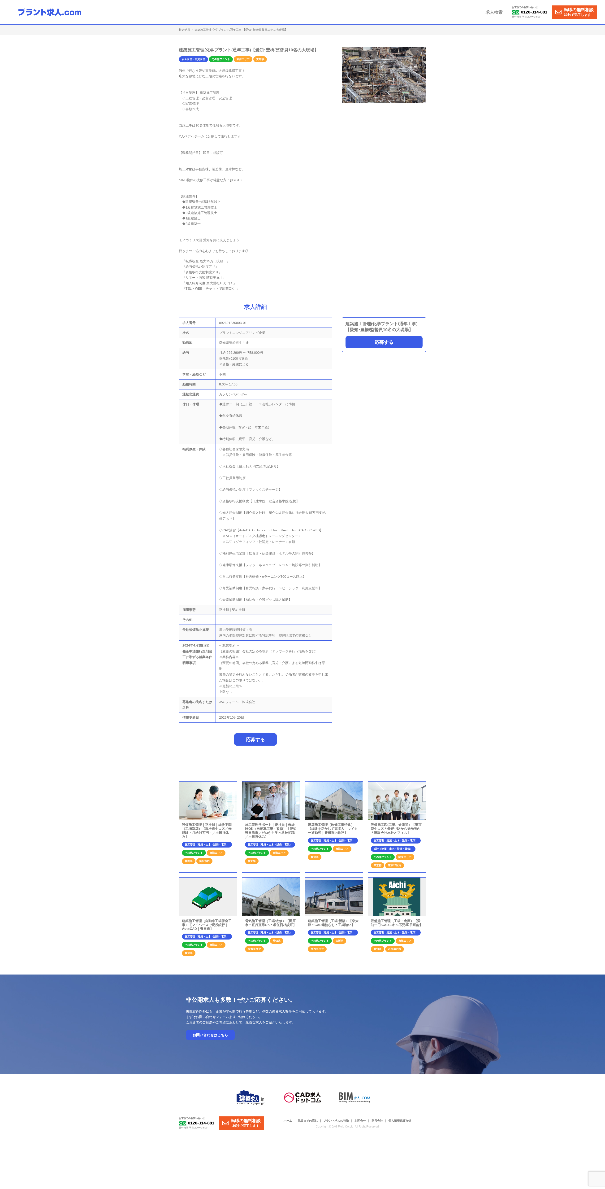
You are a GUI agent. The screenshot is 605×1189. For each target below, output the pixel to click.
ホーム (288, 1120)
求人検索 (494, 12)
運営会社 (377, 1120)
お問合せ (360, 1120)
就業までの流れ (308, 1120)
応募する (384, 342)
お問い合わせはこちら (210, 1035)
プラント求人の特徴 (336, 1120)
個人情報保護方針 (400, 1120)
